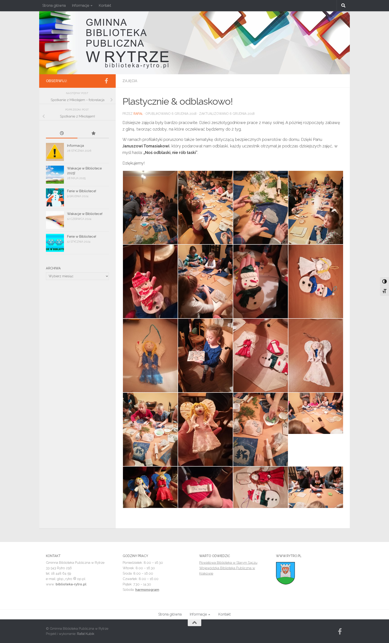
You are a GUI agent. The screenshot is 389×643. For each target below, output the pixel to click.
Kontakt (105, 5)
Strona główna (54, 5)
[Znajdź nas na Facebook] (106, 80)
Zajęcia (129, 81)
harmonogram (147, 590)
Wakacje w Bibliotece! (84, 214)
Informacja (75, 146)
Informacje (80, 5)
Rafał (138, 113)
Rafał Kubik (85, 634)
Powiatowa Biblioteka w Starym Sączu (228, 563)
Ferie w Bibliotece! (81, 191)
